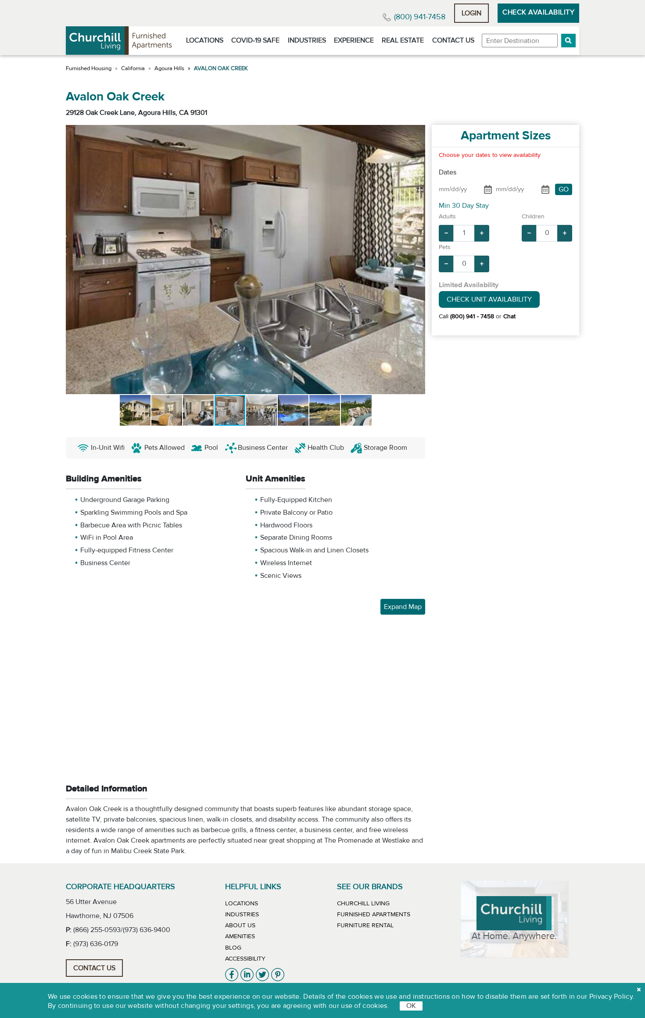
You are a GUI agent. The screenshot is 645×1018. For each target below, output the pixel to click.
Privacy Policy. (612, 996)
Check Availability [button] (538, 12)
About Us (240, 925)
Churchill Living (363, 904)
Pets (445, 247)
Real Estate (403, 40)
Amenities (240, 936)
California (133, 68)
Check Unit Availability (489, 299)
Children (533, 217)
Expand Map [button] (403, 606)
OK (411, 1005)
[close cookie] (639, 989)
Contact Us (453, 40)
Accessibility (245, 959)
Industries (307, 40)
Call (466, 316)
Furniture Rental (365, 925)
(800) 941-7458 (419, 17)
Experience (354, 40)
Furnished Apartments (373, 914)
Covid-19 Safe (255, 40)
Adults (447, 217)
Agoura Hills (169, 68)
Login (471, 13)
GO (564, 189)
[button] (568, 40)
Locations (204, 40)
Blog (233, 948)
